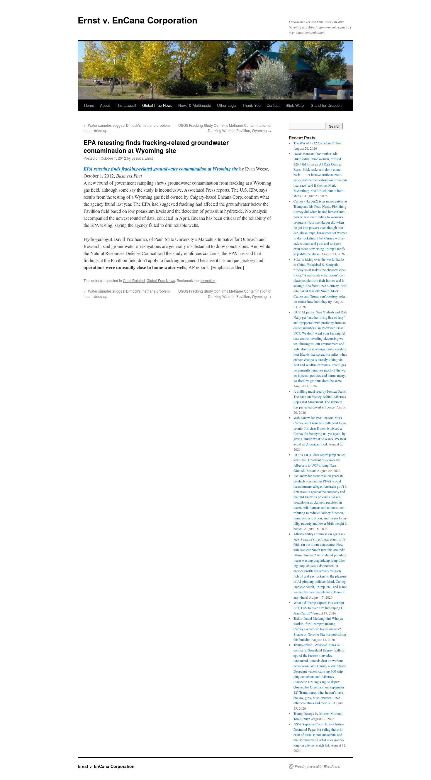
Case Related (134, 280)
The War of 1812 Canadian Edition (317, 143)
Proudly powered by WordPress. (317, 766)
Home (89, 105)
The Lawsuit (126, 105)
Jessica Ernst (142, 158)
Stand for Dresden (326, 105)
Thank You (251, 105)
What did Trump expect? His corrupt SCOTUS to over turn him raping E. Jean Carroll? (318, 607)
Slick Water (295, 105)
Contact (273, 105)
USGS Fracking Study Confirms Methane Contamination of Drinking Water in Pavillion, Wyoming (224, 128)
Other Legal (227, 105)
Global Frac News (157, 105)
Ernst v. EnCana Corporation (137, 19)
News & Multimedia (194, 105)
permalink (208, 280)
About (105, 105)
